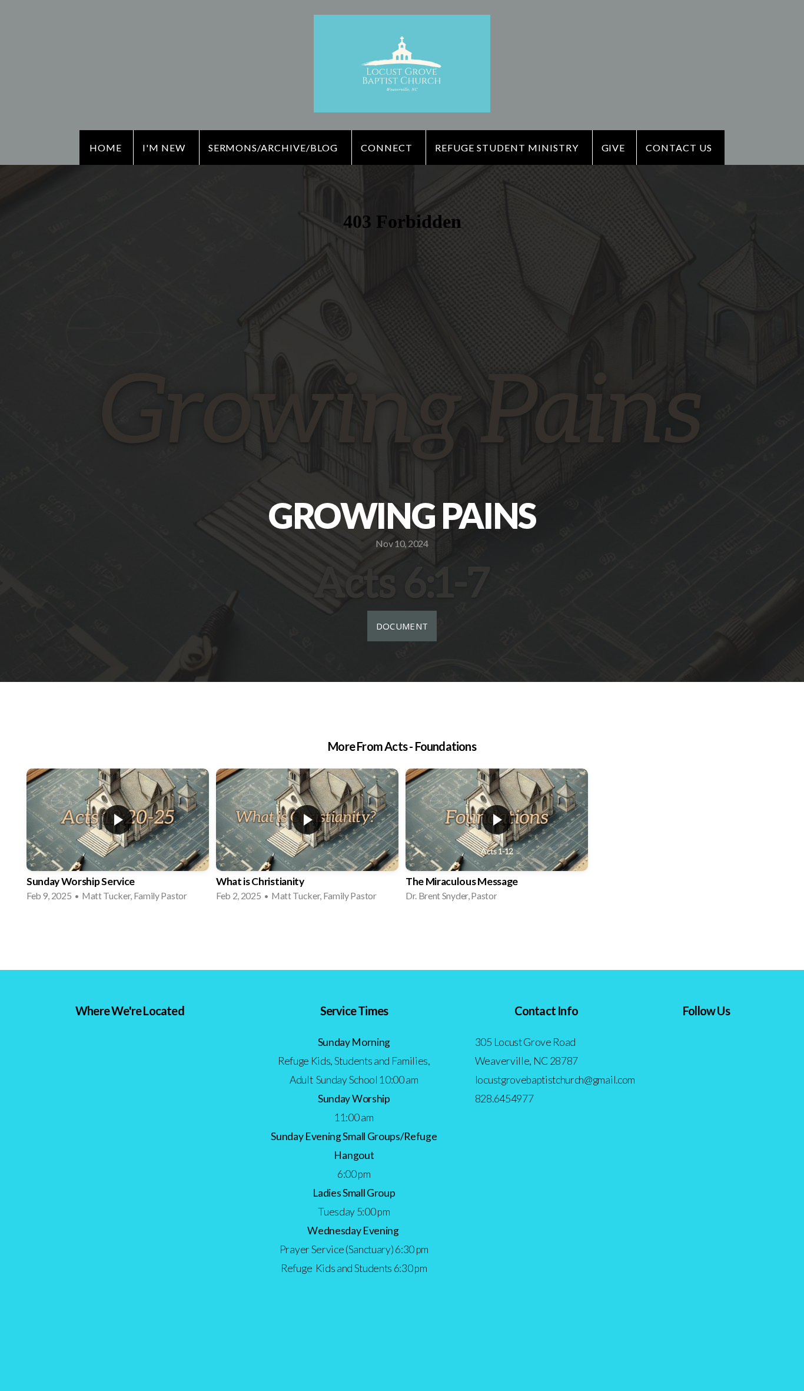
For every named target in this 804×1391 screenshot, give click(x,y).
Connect (388, 147)
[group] (117, 839)
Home (105, 147)
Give (614, 147)
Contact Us (680, 147)
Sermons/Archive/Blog (274, 147)
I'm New (165, 147)
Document (402, 626)
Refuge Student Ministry (507, 147)
